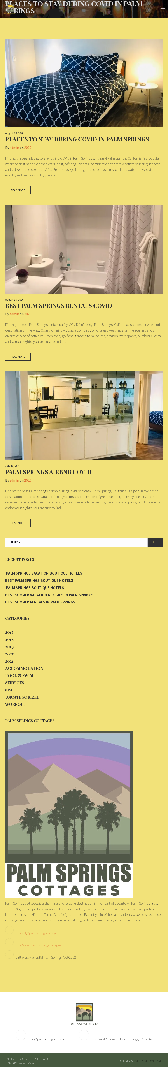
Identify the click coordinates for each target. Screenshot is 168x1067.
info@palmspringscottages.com (51, 1039)
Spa (8, 690)
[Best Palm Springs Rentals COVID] (84, 249)
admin (14, 147)
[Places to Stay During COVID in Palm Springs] (84, 83)
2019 (9, 646)
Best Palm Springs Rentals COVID (58, 305)
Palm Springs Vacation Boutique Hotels (43, 573)
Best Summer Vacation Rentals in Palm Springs (49, 594)
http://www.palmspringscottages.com (41, 945)
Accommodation (24, 668)
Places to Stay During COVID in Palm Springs (77, 139)
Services (14, 682)
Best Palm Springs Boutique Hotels (39, 580)
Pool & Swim (19, 675)
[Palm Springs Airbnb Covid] (84, 415)
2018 (9, 639)
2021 (9, 661)
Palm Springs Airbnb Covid (48, 472)
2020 (27, 147)
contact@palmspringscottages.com (40, 933)
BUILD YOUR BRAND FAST (148, 1060)
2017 (9, 632)
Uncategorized (22, 697)
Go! (155, 542)
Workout (15, 704)
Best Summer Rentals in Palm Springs (40, 602)
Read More (18, 190)
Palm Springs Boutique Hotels (34, 587)
